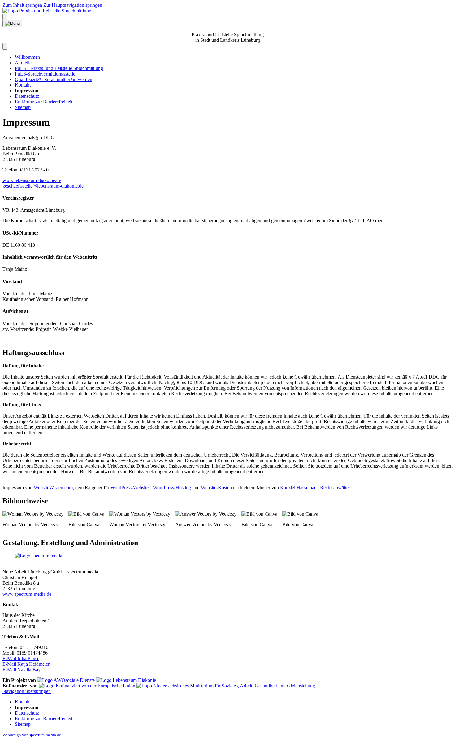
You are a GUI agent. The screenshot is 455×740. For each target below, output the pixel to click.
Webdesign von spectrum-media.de (31, 735)
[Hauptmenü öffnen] (12, 23)
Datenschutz (27, 96)
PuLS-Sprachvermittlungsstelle (45, 73)
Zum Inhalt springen (22, 5)
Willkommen (27, 57)
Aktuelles (24, 62)
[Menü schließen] (4, 46)
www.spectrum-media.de (26, 594)
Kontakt (23, 85)
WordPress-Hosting (172, 487)
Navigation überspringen (26, 691)
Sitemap (23, 107)
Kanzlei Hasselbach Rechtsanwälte (314, 487)
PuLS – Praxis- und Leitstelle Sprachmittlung (59, 68)
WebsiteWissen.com (53, 487)
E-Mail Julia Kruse (20, 658)
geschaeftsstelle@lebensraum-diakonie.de (43, 185)
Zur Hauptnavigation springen (72, 5)
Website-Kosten (216, 487)
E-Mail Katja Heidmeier (26, 664)
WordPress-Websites (130, 487)
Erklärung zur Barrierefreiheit (43, 101)
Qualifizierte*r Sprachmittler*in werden (53, 79)
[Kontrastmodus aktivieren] (4, 17)
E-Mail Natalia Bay (21, 669)
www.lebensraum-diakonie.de (31, 180)
